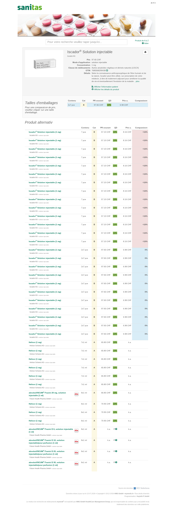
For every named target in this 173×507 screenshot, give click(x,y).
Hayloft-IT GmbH (143, 496)
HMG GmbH (118, 494)
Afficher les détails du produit (106, 89)
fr (153, 3)
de (151, 3)
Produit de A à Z (142, 40)
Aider (146, 43)
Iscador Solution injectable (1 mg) (45, 132)
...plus (136, 81)
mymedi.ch (129, 494)
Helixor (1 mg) (35, 342)
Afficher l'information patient (106, 87)
